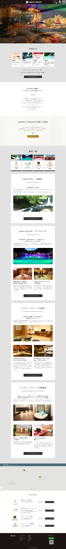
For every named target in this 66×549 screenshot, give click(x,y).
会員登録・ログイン (33, 136)
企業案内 (29, 535)
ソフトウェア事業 (22, 535)
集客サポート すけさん (23, 538)
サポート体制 (21, 537)
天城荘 (29, 72)
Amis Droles (34, 72)
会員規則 (29, 540)
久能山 (39, 72)
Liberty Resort (24, 72)
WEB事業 (21, 540)
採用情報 (29, 537)
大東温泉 (43, 72)
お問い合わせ (30, 538)
